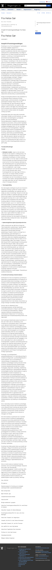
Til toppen (15, 541)
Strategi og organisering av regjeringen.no (25, 549)
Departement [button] (27, 9)
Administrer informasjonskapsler (26, 557)
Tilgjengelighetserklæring (24, 558)
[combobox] (35, 6)
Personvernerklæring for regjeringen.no (24, 555)
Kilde (44, 12)
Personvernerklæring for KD (41, 558)
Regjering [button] (37, 9)
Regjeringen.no (14, 5)
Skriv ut (49, 12)
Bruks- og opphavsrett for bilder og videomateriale (26, 561)
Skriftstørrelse (42, 1)
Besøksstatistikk (22, 563)
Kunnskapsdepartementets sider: (42, 547)
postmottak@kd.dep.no (44, 555)
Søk (48, 5)
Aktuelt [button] (18, 9)
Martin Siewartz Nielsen (46, 552)
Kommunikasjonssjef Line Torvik (42, 551)
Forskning (38, 33)
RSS (20, 566)
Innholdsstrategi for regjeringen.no (23, 552)
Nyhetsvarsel (22, 564)
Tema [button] (3, 9)
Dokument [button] (11, 9)
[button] (9, 13)
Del (39, 12)
